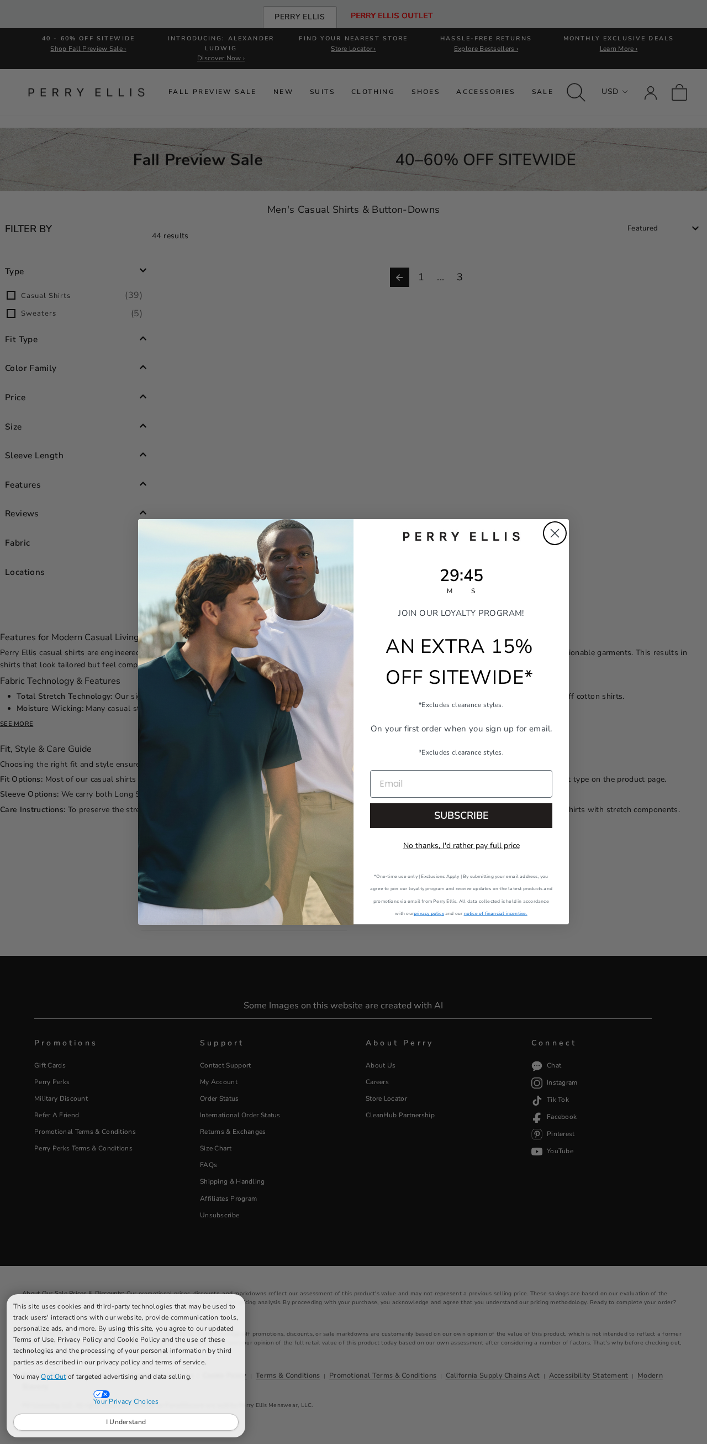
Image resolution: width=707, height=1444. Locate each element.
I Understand (126, 1421)
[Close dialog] (554, 533)
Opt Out (53, 1376)
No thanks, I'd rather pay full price (461, 846)
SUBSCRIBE (461, 816)
